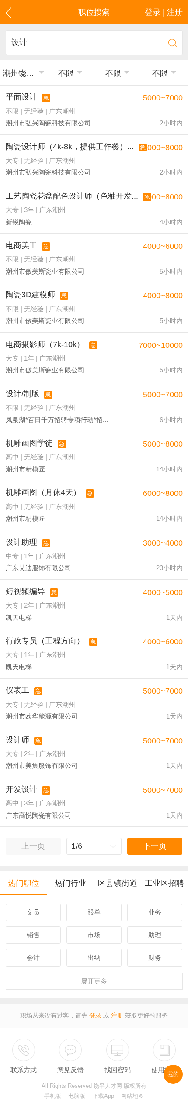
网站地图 (132, 1096)
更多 (94, 981)
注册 (117, 1015)
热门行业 (70, 883)
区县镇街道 (117, 883)
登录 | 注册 (164, 12)
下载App (103, 1096)
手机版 (52, 1096)
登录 (95, 1015)
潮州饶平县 (19, 73)
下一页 (155, 846)
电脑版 (76, 1096)
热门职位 (23, 883)
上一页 (33, 846)
